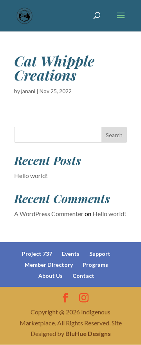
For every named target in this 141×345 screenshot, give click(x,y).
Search (114, 135)
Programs (95, 264)
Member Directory (49, 264)
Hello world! (31, 175)
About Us (50, 275)
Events (71, 253)
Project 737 (37, 253)
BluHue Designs (88, 333)
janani (28, 91)
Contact (83, 275)
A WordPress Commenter (48, 213)
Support (99, 253)
